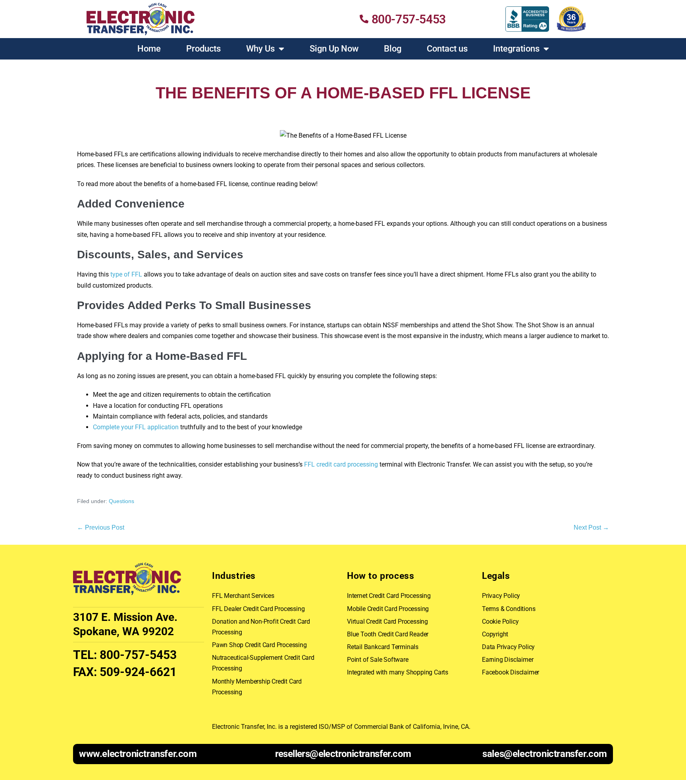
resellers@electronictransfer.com (343, 753)
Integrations (516, 49)
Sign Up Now (334, 49)
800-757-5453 (138, 655)
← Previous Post (100, 527)
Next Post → (591, 527)
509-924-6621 (138, 672)
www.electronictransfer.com (138, 753)
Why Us (260, 49)
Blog (392, 49)
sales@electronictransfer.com (544, 753)
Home (149, 49)
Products (203, 49)
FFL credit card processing (341, 464)
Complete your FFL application (136, 427)
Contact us (447, 49)
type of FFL (126, 274)
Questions (121, 501)
